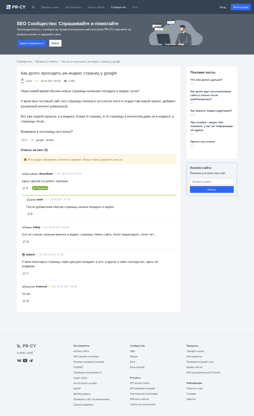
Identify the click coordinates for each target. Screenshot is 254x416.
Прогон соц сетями (202, 141)
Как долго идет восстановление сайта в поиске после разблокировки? (210, 95)
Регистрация (240, 7)
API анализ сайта (140, 382)
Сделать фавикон (83, 404)
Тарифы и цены (50, 7)
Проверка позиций (200, 361)
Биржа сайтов (96, 7)
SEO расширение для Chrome (203, 372)
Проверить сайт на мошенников (91, 399)
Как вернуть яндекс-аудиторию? (211, 110)
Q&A (132, 351)
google (40, 140)
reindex (50, 140)
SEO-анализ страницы (86, 356)
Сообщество (118, 7)
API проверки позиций (142, 388)
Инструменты (73, 7)
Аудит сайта (80, 377)
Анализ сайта (200, 167)
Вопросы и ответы (47, 61)
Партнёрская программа (144, 393)
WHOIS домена (81, 393)
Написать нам (194, 388)
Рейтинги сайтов (139, 399)
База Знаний (137, 367)
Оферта (191, 399)
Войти (55, 43)
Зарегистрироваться (31, 43)
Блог (135, 7)
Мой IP (77, 388)
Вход (223, 7)
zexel (29, 81)
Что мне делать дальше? (206, 79)
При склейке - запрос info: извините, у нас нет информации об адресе (211, 126)
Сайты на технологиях (143, 404)
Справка (191, 393)
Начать (212, 189)
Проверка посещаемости (87, 372)
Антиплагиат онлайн (85, 383)
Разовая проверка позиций (88, 361)
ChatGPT (78, 367)
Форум (133, 356)
